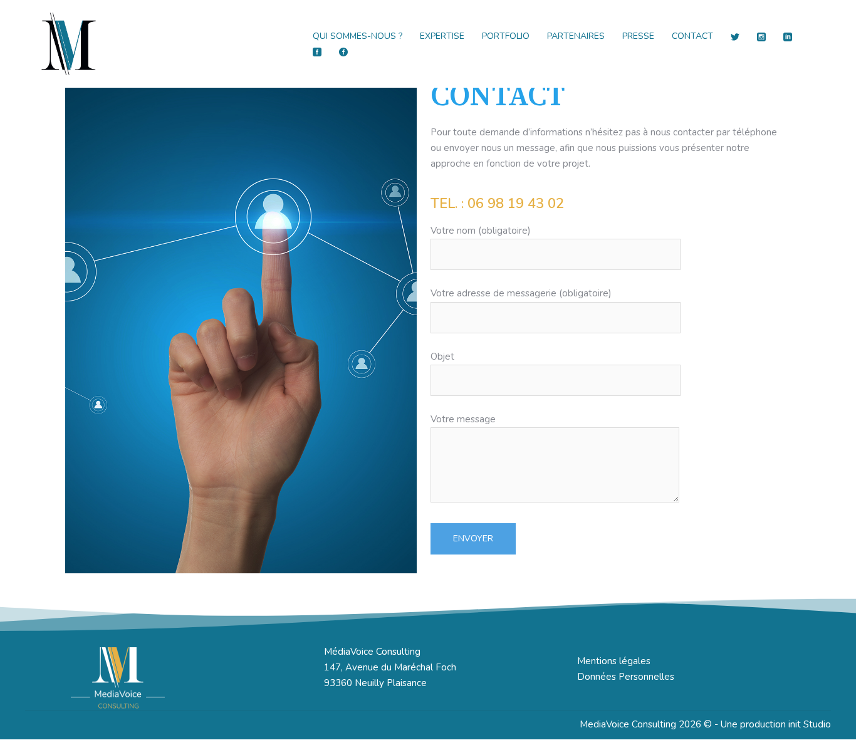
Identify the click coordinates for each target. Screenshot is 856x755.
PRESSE (638, 36)
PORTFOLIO (506, 36)
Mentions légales (613, 661)
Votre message (463, 419)
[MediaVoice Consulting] (69, 43)
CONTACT (692, 36)
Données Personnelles (625, 676)
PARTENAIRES (576, 36)
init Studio (809, 724)
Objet (442, 356)
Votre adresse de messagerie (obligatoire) (521, 293)
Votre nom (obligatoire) (481, 230)
